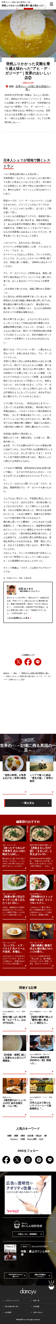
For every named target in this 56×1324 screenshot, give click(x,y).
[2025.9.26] (41, 1000)
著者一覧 (36, 1300)
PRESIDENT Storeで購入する (16, 1275)
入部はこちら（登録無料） (28, 1234)
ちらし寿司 (32, 1139)
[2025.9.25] (14, 1000)
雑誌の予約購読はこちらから (40, 1275)
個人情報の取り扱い (12, 1306)
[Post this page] (18, 662)
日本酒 (30, 1135)
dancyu (6, 673)
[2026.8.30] (14, 1043)
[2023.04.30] (14, 763)
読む (15, 673)
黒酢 (16, 1135)
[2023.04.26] (41, 763)
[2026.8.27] (41, 931)
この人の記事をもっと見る (18, 618)
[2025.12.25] (41, 1043)
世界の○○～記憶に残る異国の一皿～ (35, 673)
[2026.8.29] (14, 882)
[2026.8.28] (14, 833)
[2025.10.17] (14, 931)
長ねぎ (39, 1135)
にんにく (14, 1139)
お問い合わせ (37, 1312)
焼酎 (9, 1135)
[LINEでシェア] (37, 662)
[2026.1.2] (41, 833)
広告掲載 (36, 1306)
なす (41, 1139)
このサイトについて (12, 1300)
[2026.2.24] (14, 1086)
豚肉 (23, 1135)
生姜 (23, 1139)
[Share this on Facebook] (28, 662)
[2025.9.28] (41, 1086)
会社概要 (8, 1312)
